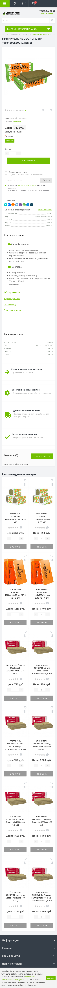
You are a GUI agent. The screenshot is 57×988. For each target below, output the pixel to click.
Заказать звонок (46, 13)
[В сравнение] (25, 484)
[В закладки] (25, 480)
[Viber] (20, 204)
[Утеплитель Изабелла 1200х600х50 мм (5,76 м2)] (15, 496)
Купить (46, 180)
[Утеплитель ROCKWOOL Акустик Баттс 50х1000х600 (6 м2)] (41, 799)
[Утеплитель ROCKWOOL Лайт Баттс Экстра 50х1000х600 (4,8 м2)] (41, 647)
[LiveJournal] (31, 204)
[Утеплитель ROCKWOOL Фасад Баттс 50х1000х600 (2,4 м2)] (41, 723)
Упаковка (9, 140)
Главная (5, 34)
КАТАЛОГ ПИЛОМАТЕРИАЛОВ (22, 28)
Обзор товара (12, 292)
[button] (46, 11)
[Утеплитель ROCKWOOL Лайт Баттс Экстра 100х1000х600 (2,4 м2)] (15, 723)
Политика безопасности (26, 185)
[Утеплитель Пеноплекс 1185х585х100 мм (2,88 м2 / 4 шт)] (41, 571)
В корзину (28, 160)
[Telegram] (16, 204)
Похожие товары (12, 310)
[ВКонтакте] (9, 204)
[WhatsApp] (24, 204)
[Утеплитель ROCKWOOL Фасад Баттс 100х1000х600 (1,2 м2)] (15, 799)
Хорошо (50, 978)
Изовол (26, 34)
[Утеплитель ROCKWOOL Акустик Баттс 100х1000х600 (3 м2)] (15, 874)
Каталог (7, 948)
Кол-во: (8, 149)
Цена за (9, 136)
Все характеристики (45, 210)
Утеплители (15, 34)
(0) (26, 110)
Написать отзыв (42, 456)
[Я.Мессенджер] (5, 204)
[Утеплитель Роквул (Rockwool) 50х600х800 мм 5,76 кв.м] (15, 647)
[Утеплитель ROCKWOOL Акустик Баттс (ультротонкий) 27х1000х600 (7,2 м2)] (41, 874)
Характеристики (12, 298)
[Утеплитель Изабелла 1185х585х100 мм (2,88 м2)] (41, 496)
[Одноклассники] (13, 204)
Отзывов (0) (10, 304)
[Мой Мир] (27, 204)
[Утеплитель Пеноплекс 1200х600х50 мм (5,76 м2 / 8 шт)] (15, 571)
